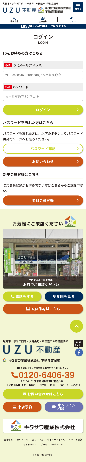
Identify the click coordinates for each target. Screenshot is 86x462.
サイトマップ (30, 444)
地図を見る (66, 296)
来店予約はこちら (45, 308)
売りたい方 (37, 439)
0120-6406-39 (47, 375)
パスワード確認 (43, 148)
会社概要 (8, 439)
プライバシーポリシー (52, 444)
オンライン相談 (66, 406)
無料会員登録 (43, 200)
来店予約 (25, 406)
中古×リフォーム (56, 439)
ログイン (43, 109)
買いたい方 (22, 439)
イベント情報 (75, 439)
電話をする (25, 296)
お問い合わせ (43, 161)
